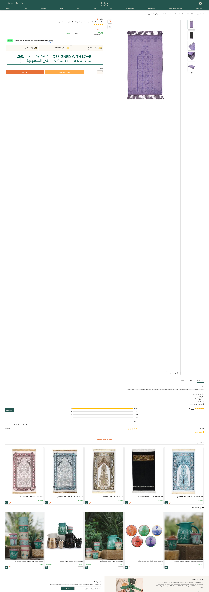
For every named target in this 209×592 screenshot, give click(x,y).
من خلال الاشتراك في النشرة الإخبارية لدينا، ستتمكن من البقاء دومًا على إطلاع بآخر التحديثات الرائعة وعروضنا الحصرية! (75, 584)
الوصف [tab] (191, 380)
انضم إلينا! (97, 581)
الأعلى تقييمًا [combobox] (15, 424)
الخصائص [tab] (182, 380)
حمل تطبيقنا (24, 3)
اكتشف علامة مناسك (97, 29)
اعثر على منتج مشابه (172, 373)
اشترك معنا (68, 588)
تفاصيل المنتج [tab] (200, 380)
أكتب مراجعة (9, 410)
